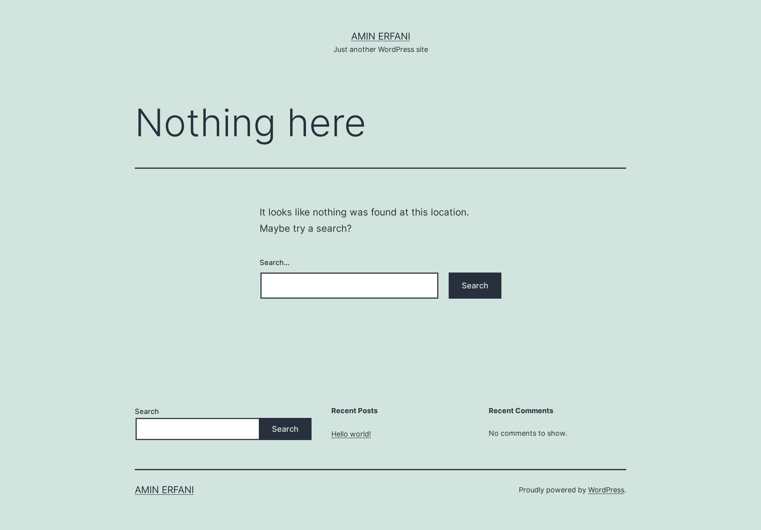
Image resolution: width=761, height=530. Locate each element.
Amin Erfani (380, 36)
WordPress (606, 490)
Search (147, 411)
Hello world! (351, 434)
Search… (275, 262)
